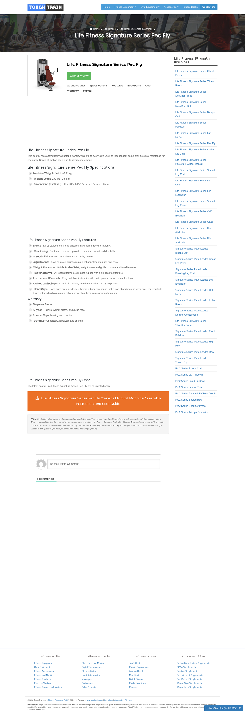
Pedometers (87, 683)
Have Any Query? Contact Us (223, 708)
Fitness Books (190, 7)
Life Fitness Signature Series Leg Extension (193, 192)
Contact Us (208, 7)
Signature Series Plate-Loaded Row (194, 351)
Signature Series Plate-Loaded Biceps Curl (191, 250)
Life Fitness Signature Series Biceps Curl (195, 114)
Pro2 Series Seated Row (188, 399)
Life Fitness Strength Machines (135, 28)
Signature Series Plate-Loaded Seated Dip (191, 360)
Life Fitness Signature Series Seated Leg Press (195, 203)
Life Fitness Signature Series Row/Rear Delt (190, 103)
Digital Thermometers (92, 667)
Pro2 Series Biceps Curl (188, 368)
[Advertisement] (98, 121)
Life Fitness (109, 28)
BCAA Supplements (186, 667)
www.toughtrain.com (94, 700)
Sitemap (128, 700)
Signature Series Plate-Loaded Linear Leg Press (195, 261)
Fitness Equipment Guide (58, 700)
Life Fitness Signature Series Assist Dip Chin (194, 151)
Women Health (136, 671)
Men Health (134, 675)
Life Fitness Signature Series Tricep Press (194, 83)
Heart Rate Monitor (91, 675)
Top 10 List (134, 663)
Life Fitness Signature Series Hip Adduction (193, 240)
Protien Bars (183, 663)
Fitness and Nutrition (44, 675)
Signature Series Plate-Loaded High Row (194, 343)
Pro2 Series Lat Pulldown (189, 374)
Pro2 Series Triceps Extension (191, 412)
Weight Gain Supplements (189, 683)
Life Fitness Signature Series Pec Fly (195, 143)
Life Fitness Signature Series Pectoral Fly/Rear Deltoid (190, 161)
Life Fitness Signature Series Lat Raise (192, 135)
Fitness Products (42, 679)
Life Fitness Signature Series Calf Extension (193, 213)
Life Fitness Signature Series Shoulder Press (190, 93)
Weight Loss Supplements (189, 687)
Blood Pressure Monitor (93, 663)
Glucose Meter (89, 671)
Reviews (133, 687)
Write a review (79, 76)
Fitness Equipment (43, 663)
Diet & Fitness (136, 679)
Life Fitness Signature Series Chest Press (194, 73)
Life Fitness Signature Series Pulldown (190, 124)
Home (107, 7)
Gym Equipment (42, 667)
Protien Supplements (200, 663)
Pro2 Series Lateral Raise (189, 387)
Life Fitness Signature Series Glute (194, 221)
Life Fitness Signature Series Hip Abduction (193, 230)
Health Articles (57, 687)
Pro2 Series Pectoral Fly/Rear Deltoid (195, 393)
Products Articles (137, 683)
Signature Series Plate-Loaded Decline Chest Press (191, 312)
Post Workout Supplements (190, 675)
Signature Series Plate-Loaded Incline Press (195, 302)
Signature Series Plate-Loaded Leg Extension (194, 281)
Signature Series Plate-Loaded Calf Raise (194, 292)
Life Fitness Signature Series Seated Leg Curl (195, 172)
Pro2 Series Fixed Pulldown (190, 381)
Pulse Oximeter (89, 687)
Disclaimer (108, 700)
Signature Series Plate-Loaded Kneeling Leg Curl (191, 271)
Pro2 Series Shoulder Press (190, 405)
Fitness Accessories (44, 671)
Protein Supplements (139, 667)
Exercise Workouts (43, 683)
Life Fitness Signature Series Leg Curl (193, 182)
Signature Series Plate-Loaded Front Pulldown (195, 333)
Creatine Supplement (187, 671)
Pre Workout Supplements (189, 679)
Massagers (87, 679)
